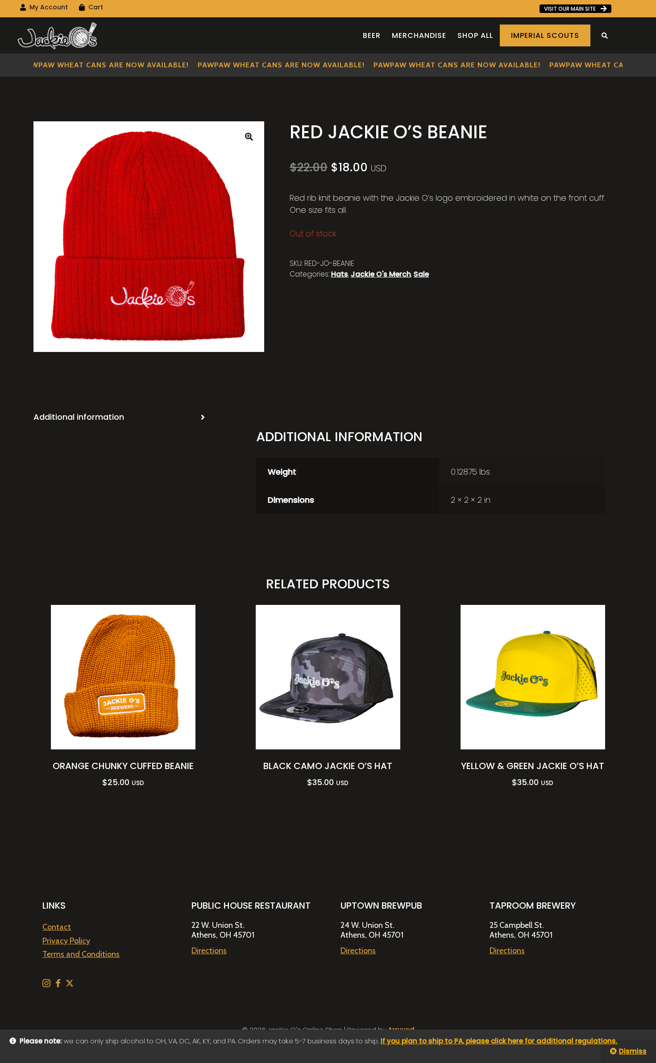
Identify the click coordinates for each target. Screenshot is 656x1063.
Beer (372, 35)
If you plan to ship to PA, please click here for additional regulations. (499, 1041)
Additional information (78, 416)
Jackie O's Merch (381, 274)
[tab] (123, 417)
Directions (209, 950)
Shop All (475, 35)
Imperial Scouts (545, 35)
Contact (56, 927)
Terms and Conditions (81, 954)
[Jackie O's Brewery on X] (70, 984)
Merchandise (419, 35)
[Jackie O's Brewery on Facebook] (59, 984)
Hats (339, 274)
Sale (421, 274)
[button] (249, 136)
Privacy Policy (66, 941)
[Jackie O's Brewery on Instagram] (47, 984)
